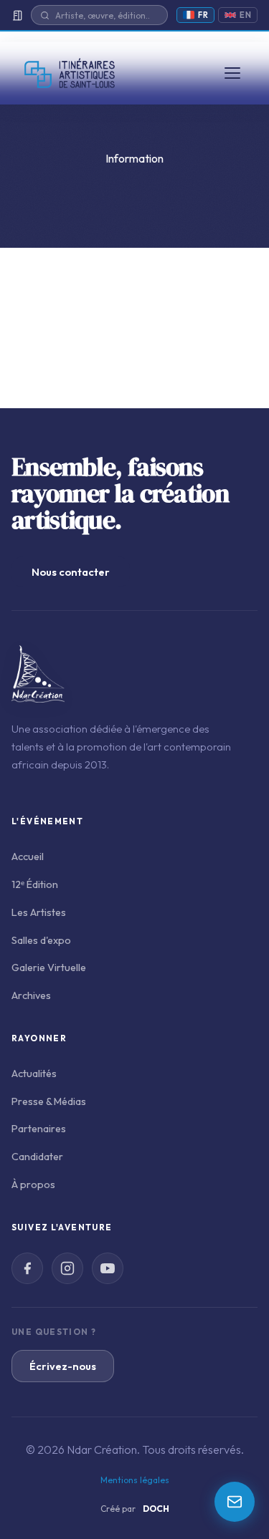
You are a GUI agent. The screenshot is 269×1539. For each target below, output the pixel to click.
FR (203, 15)
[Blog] (16, 15)
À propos (33, 1184)
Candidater (37, 1156)
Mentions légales (134, 1480)
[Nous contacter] (234, 1502)
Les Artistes (38, 912)
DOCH (156, 1508)
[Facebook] (27, 1268)
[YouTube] (107, 1268)
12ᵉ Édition (34, 884)
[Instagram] (67, 1268)
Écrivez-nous (62, 1366)
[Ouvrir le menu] (232, 73)
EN (245, 15)
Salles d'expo (41, 940)
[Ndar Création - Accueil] (69, 73)
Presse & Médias (48, 1101)
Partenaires (38, 1128)
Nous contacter (71, 572)
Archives (31, 995)
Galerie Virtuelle (48, 967)
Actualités (34, 1073)
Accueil (27, 856)
